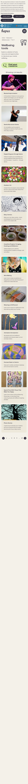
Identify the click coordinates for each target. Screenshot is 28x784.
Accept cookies (6, 16)
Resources (9, 37)
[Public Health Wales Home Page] (6, 27)
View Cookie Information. (7, 13)
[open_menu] (24, 31)
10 (22, 438)
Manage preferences (7, 20)
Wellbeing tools (5, 39)
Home (3, 37)
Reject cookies (19, 16)
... (9, 438)
